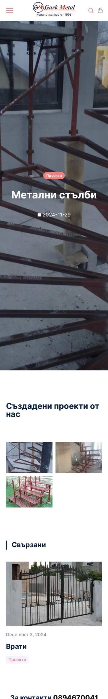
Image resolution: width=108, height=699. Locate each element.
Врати (16, 646)
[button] (87, 545)
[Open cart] (100, 11)
